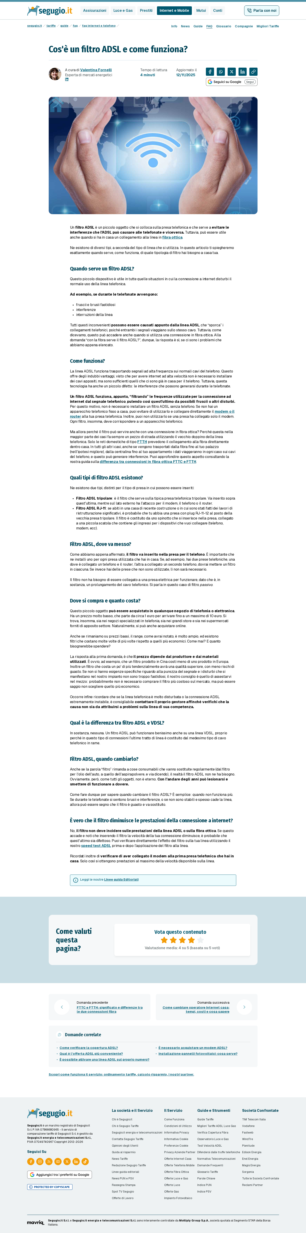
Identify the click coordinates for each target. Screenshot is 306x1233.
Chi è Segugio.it (122, 1119)
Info (174, 26)
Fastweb (247, 1132)
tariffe (51, 26)
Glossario (223, 26)
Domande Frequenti (210, 1165)
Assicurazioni (94, 10)
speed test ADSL (96, 845)
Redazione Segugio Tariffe (129, 1165)
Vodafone (248, 1126)
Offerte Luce (172, 1185)
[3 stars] (182, 940)
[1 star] (164, 940)
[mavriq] (35, 1222)
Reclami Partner (252, 1185)
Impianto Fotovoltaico (178, 1198)
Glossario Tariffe (207, 1172)
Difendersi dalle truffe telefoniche (218, 1152)
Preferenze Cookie (176, 1146)
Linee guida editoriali (125, 1172)
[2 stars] (173, 940)
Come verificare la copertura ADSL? (89, 1048)
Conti (217, 10)
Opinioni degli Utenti (125, 1146)
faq (75, 26)
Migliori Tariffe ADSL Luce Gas (216, 1126)
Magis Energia (251, 1165)
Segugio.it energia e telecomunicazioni (137, 1132)
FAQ (209, 26)
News (185, 26)
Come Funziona (174, 1119)
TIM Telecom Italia (254, 1119)
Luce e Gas (123, 10)
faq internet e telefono (99, 26)
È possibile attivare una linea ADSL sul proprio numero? (104, 1060)
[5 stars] (200, 940)
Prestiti (146, 10)
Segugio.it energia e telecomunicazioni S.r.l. (104, 1220)
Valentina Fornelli (96, 70)
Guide (198, 26)
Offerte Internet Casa (177, 1159)
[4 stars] (191, 940)
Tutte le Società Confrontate (260, 1178)
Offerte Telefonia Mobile (179, 1165)
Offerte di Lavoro (122, 1198)
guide (64, 26)
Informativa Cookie (176, 1139)
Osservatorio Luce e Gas (213, 1139)
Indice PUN (204, 1185)
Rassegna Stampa (123, 1185)
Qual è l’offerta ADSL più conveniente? (91, 1054)
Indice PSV (204, 1191)
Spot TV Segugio (123, 1191)
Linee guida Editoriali (121, 879)
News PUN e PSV (123, 1178)
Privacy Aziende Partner (179, 1152)
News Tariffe (120, 1159)
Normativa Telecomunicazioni (216, 1159)
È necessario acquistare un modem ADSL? (193, 1048)
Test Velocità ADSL (209, 1146)
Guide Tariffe (205, 1119)
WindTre (247, 1139)
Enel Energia (250, 1159)
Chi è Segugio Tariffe (125, 1126)
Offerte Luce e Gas (176, 1178)
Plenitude (248, 1146)
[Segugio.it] (49, 1113)
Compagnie (244, 26)
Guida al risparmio (123, 1152)
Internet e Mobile (174, 10)
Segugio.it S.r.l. (58, 1220)
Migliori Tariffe (268, 26)
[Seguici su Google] (232, 82)
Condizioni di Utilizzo (178, 1126)
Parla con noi (264, 10)
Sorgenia (248, 1172)
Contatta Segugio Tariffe (127, 1139)
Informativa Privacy (176, 1132)
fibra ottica (172, 237)
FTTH (142, 441)
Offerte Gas (171, 1191)
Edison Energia (251, 1152)
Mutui (201, 10)
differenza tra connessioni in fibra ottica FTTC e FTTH (148, 461)
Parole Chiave (206, 1178)
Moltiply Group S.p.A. (194, 1220)
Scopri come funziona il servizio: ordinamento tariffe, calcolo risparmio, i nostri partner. (121, 1074)
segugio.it (34, 26)
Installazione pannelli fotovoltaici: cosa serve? (198, 1054)
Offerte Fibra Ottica (176, 1172)
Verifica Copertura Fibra (212, 1132)
